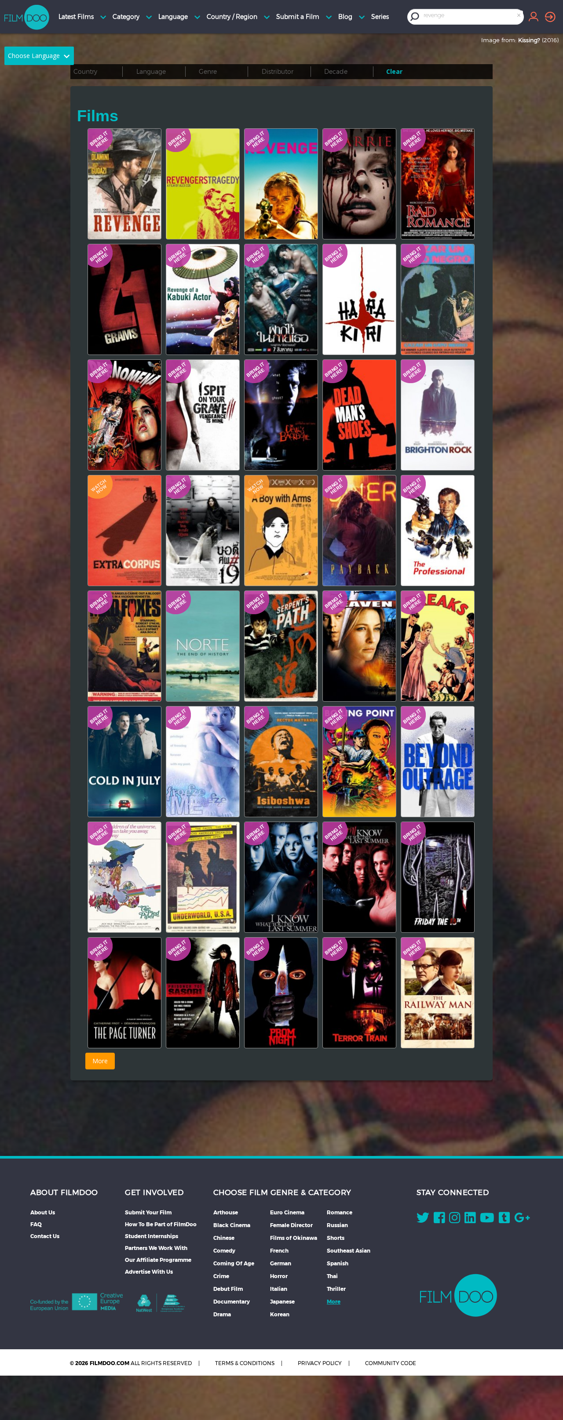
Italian (278, 1289)
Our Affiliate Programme (158, 1260)
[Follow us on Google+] (522, 1220)
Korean (279, 1314)
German (280, 1263)
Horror (279, 1276)
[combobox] (472, 16)
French (279, 1250)
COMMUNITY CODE (390, 1363)
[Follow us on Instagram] (454, 1220)
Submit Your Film (148, 1212)
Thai (332, 1276)
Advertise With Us (149, 1271)
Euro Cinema (287, 1212)
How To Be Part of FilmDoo (161, 1224)
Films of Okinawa (293, 1238)
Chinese (223, 1238)
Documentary (231, 1301)
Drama (222, 1314)
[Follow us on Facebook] (439, 1220)
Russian (337, 1225)
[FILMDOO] (458, 1295)
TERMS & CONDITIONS (244, 1363)
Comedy (224, 1250)
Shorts (335, 1238)
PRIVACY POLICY (320, 1363)
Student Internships (151, 1236)
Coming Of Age (233, 1263)
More (333, 1301)
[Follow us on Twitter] (423, 1220)
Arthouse (225, 1212)
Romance (339, 1212)
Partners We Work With (156, 1248)
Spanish (337, 1263)
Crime (221, 1276)
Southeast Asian (348, 1250)
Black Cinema (231, 1225)
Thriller (336, 1289)
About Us (42, 1212)
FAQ (36, 1224)
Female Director (291, 1225)
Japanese (282, 1301)
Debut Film (228, 1289)
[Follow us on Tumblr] (504, 1220)
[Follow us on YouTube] (487, 1220)
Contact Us (44, 1236)
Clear (394, 71)
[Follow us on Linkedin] (469, 1220)
